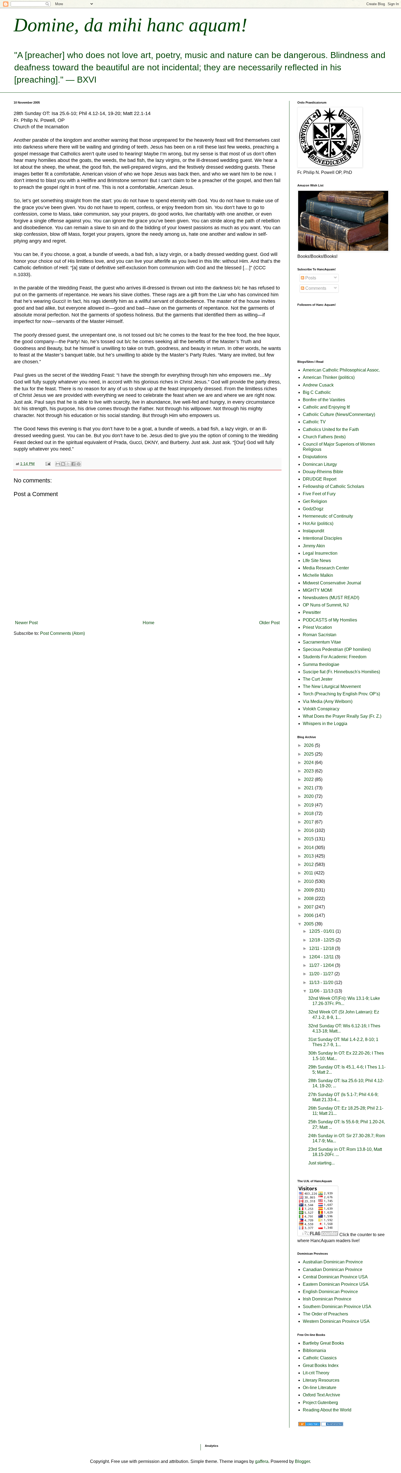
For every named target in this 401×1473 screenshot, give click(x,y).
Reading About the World (327, 1410)
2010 (309, 881)
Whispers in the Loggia (325, 723)
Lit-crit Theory (316, 1373)
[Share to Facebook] (73, 464)
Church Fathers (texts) (324, 436)
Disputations (315, 456)
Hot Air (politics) (318, 523)
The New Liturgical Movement (332, 686)
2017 (309, 822)
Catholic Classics (320, 1358)
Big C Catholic (317, 392)
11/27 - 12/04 (322, 965)
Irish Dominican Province (327, 1299)
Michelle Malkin (318, 575)
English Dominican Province (330, 1291)
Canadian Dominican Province (332, 1269)
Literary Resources (321, 1380)
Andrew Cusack (318, 385)
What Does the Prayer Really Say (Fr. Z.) (342, 716)
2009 (309, 890)
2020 (309, 796)
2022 (309, 779)
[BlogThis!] (63, 464)
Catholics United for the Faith (331, 429)
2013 (309, 856)
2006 (309, 915)
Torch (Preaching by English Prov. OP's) (341, 694)
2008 (309, 898)
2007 (309, 907)
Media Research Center (326, 568)
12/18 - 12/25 (322, 940)
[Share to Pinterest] (78, 464)
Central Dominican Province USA (335, 1277)
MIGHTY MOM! (317, 590)
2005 (309, 924)
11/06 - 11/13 (321, 991)
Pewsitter (312, 612)
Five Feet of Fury (319, 493)
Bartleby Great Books (323, 1343)
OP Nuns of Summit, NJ (326, 605)
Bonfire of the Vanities (324, 399)
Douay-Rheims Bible (323, 471)
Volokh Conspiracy (321, 709)
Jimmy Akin (314, 546)
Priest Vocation (317, 627)
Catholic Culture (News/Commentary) (339, 414)
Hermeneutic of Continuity (328, 516)
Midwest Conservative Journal (332, 583)
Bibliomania (314, 1350)
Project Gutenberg (320, 1402)
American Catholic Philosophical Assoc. (341, 370)
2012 (309, 864)
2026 (309, 745)
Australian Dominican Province (333, 1262)
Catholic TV (314, 421)
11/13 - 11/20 (321, 982)
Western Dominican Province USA (336, 1321)
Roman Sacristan (319, 634)
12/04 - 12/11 (322, 957)
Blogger (302, 1461)
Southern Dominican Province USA (337, 1306)
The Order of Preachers (325, 1314)
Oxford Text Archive (321, 1395)
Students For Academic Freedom (334, 656)
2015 (309, 839)
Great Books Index (321, 1365)
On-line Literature (319, 1387)
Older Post (269, 622)
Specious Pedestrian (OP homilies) (337, 649)
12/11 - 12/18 (322, 948)
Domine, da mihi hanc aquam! (130, 24)
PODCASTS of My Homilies (330, 620)
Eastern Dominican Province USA (336, 1284)
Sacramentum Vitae (322, 642)
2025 (309, 754)
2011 (309, 873)
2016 (309, 830)
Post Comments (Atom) (62, 633)
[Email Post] (48, 463)
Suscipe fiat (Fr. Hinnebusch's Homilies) (341, 671)
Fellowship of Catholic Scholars (333, 486)
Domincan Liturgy (320, 464)
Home (148, 622)
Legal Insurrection (320, 553)
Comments (315, 288)
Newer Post (26, 622)
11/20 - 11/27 (321, 973)
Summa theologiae (321, 664)
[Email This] (58, 464)
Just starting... (321, 1163)
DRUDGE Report (319, 479)
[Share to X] (68, 464)
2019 (309, 805)
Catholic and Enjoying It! (326, 407)
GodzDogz (313, 508)
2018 (309, 813)
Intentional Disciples (322, 538)
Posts (310, 278)
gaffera (261, 1461)
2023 (309, 771)
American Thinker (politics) (329, 377)
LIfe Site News (317, 560)
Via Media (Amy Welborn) (327, 701)
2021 (309, 788)
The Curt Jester (318, 679)
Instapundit (313, 531)
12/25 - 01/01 (322, 931)
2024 (309, 762)
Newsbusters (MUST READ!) (331, 597)
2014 (309, 847)
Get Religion (315, 501)
